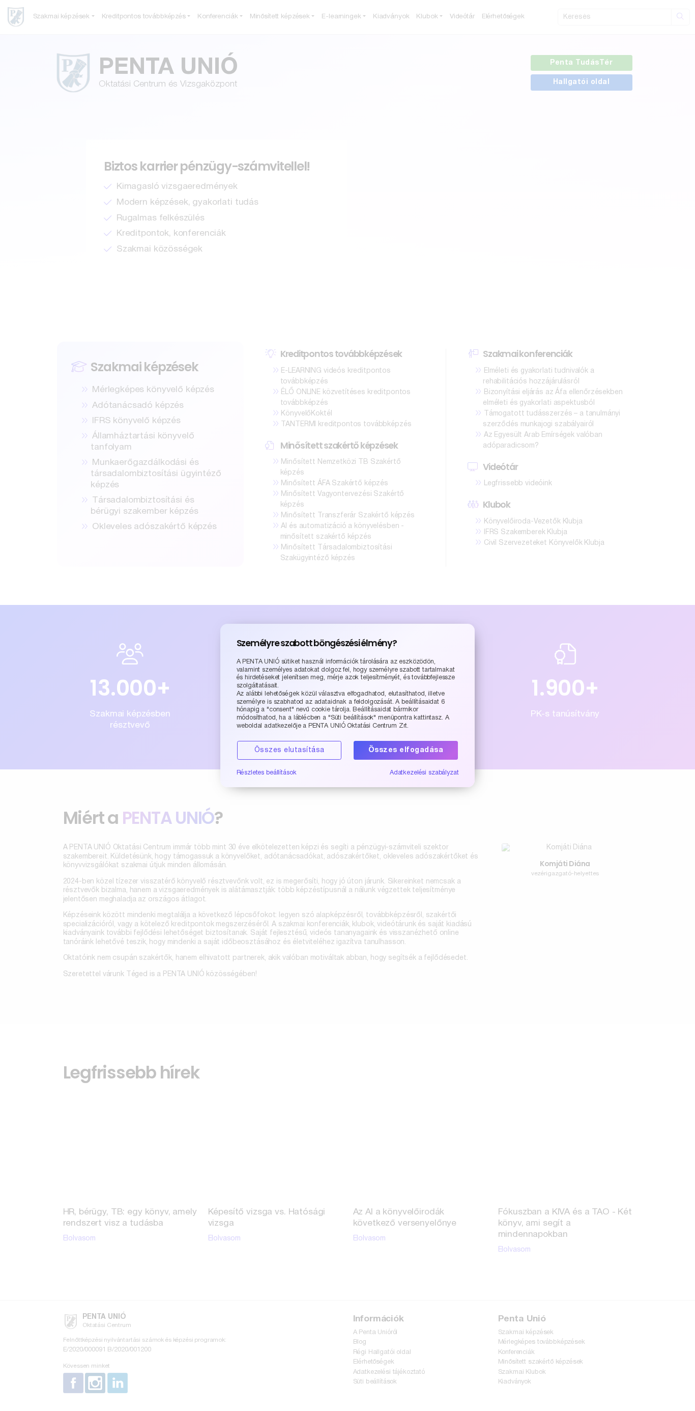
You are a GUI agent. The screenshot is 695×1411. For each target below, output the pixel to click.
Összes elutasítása (289, 750)
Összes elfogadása (406, 750)
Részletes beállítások (267, 773)
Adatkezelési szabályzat (424, 773)
